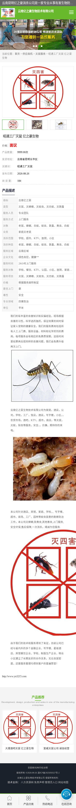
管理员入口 (51, 782)
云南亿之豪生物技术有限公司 (31, 778)
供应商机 (28, 54)
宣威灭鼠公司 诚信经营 (56, 748)
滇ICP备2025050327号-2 (49, 773)
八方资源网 (27, 782)
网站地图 (63, 782)
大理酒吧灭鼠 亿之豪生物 (19, 748)
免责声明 (39, 782)
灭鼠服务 (40, 54)
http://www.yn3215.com (14, 676)
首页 (17, 54)
